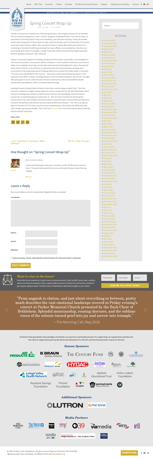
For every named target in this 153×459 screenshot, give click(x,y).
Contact (135, 4)
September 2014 (110, 155)
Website (14, 250)
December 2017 (110, 80)
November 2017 (110, 83)
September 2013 (110, 181)
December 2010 (110, 247)
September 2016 (110, 118)
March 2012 (108, 213)
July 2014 (107, 158)
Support (104, 4)
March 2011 (108, 242)
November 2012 (110, 201)
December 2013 (110, 175)
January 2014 (109, 172)
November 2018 (110, 60)
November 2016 (110, 112)
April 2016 (108, 124)
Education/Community (120, 4)
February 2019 (109, 55)
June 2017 (108, 92)
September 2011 (110, 230)
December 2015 (110, 132)
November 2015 (110, 135)
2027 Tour (38, 4)
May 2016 (107, 121)
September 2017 (110, 89)
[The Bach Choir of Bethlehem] (17, 16)
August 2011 (109, 233)
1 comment (57, 27)
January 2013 (109, 196)
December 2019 (110, 43)
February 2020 (109, 40)
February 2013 (109, 193)
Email (14, 241)
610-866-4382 (47, 454)
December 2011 (110, 221)
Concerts (49, 4)
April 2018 (108, 72)
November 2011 (110, 224)
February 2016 (109, 129)
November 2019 (110, 46)
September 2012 (110, 204)
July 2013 (107, 184)
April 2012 (108, 210)
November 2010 (110, 250)
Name (14, 232)
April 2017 (108, 98)
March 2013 (108, 190)
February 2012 (109, 216)
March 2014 (108, 167)
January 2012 (109, 219)
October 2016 (109, 115)
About (28, 4)
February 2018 (109, 78)
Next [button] (145, 310)
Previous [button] (7, 310)
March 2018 (108, 75)
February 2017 (109, 103)
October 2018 (109, 63)
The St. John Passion (79, 141)
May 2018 (107, 69)
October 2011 (109, 227)
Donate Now (129, 452)
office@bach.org (59, 454)
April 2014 (108, 164)
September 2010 (110, 256)
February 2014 (109, 170)
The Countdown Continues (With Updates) (27, 142)
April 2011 (108, 239)
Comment (16, 197)
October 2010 (109, 253)
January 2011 (109, 244)
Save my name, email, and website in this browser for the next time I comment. (47, 258)
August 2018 (109, 66)
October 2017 (109, 86)
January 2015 (109, 147)
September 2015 (110, 141)
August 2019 (109, 49)
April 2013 (108, 187)
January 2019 (109, 57)
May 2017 (107, 95)
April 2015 (108, 144)
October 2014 (109, 152)
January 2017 (109, 106)
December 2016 (110, 109)
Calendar (68, 4)
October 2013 (109, 178)
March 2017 (108, 101)
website (55, 108)
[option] (76, 310)
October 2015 (109, 138)
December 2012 (110, 198)
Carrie (13, 170)
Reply (30, 177)
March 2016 (108, 126)
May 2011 (107, 236)
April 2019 (108, 52)
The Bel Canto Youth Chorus (86, 4)
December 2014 (110, 149)
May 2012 (107, 207)
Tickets (59, 4)
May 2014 (107, 161)
